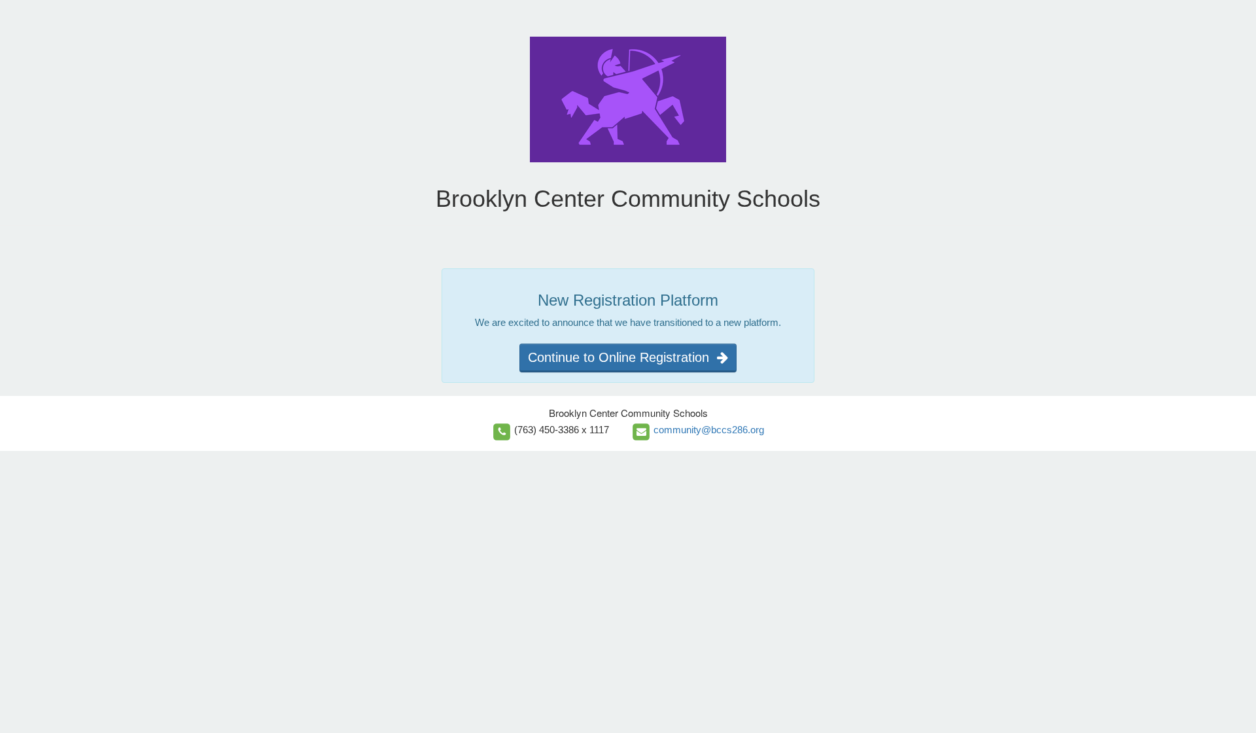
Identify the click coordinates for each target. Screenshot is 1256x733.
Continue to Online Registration (622, 357)
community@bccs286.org (709, 429)
